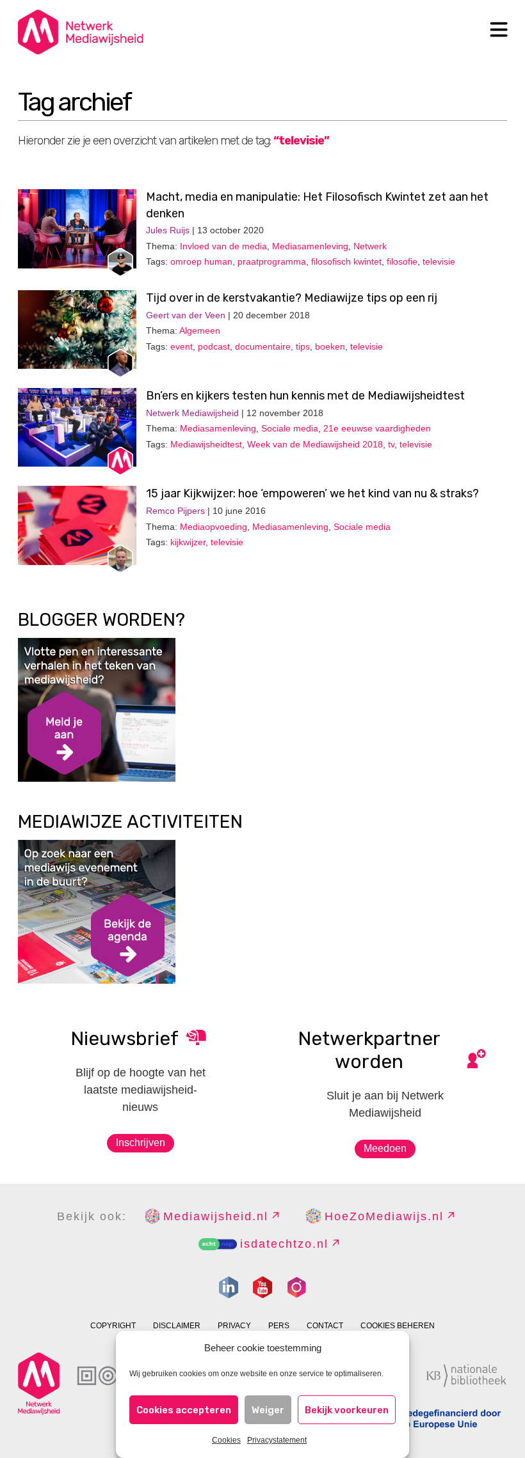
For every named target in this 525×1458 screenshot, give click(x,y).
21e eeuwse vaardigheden (377, 428)
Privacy (234, 1325)
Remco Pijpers (175, 511)
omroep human (201, 261)
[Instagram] (296, 1287)
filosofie (402, 261)
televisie (439, 261)
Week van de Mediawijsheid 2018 (315, 444)
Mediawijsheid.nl (215, 1216)
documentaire (263, 346)
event (181, 346)
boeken (330, 346)
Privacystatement (277, 1440)
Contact (325, 1325)
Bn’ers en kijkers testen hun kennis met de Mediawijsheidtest (305, 396)
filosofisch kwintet (346, 261)
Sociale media (289, 428)
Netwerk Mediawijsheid (192, 413)
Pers (278, 1325)
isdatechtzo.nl (284, 1243)
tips (303, 346)
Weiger (268, 1410)
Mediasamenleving (310, 246)
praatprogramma (272, 261)
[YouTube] (262, 1287)
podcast (214, 346)
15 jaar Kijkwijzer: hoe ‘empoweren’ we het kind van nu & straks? (312, 493)
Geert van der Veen (185, 315)
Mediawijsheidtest (206, 444)
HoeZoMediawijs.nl (384, 1216)
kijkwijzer (188, 542)
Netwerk (370, 246)
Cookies (226, 1440)
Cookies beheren (397, 1325)
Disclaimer (176, 1325)
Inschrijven (140, 1142)
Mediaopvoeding (213, 527)
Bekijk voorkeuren (347, 1410)
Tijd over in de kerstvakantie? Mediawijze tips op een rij (291, 298)
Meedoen (385, 1148)
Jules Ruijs (168, 230)
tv (391, 444)
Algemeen (199, 330)
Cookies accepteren (183, 1410)
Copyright (113, 1325)
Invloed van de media (223, 246)
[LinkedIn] (228, 1287)
